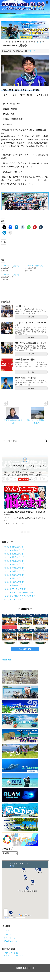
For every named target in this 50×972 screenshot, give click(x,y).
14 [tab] (43, 41)
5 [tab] (18, 41)
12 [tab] (37, 41)
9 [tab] (29, 41)
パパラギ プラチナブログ (15, 589)
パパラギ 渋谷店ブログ (14, 582)
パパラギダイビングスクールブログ (19, 592)
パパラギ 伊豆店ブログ (14, 571)
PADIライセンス (11, 953)
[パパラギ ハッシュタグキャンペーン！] (7, 328)
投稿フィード (9, 934)
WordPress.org (10, 941)
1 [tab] (7, 41)
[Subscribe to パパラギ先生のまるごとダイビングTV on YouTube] (25, 479)
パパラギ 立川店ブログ (14, 568)
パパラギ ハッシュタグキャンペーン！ (30, 323)
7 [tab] (23, 41)
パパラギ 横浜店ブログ (14, 557)
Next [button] (46, 30)
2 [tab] (9, 41)
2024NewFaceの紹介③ (25, 378)
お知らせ (31, 51)
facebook (6, 660)
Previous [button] (4, 30)
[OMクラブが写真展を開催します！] (7, 348)
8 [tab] (26, 41)
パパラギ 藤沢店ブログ (14, 564)
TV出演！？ (20, 306)
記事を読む (31, 317)
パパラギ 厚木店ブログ (14, 578)
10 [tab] (32, 41)
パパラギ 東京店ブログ (14, 547)
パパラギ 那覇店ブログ (14, 575)
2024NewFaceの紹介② (10, 275)
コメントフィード (11, 938)
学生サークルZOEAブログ (15, 599)
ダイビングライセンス (13, 955)
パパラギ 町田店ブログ (14, 561)
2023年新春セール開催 (25, 359)
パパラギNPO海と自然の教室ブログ (19, 596)
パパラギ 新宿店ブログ (14, 554)
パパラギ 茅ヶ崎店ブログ (15, 585)
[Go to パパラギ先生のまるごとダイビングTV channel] (25, 459)
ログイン (8, 931)
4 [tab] (15, 41)
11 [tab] (34, 41)
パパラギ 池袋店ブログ (14, 550)
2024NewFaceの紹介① (10, 266)
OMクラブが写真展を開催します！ (31, 343)
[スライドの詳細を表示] (25, 30)
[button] (4, 505)
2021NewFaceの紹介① (34, 266)
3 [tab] (12, 41)
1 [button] (21, 531)
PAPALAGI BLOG (27, 968)
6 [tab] (20, 41)
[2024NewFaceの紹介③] (7, 383)
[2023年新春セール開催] (7, 365)
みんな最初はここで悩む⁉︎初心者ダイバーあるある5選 (24, 512)
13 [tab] (40, 41)
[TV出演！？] (7, 311)
